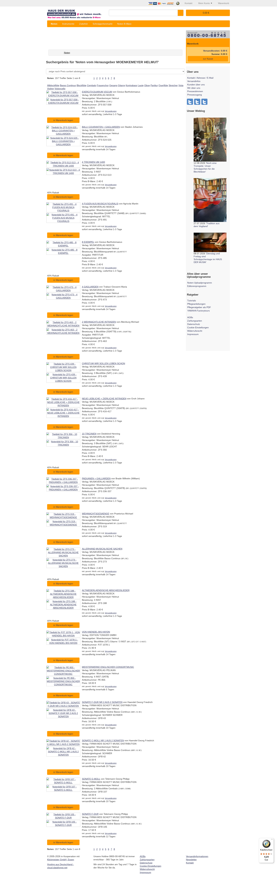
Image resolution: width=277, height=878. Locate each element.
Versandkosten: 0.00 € (215, 50)
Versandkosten (111, 111)
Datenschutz (193, 324)
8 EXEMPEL (88, 242)
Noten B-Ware (124, 23)
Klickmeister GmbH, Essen (60, 859)
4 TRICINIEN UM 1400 (93, 162)
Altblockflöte (53, 85)
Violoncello (60, 88)
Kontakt (190, 862)
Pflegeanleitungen (196, 304)
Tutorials (191, 300)
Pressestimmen (195, 91)
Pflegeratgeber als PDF (199, 307)
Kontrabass (131, 85)
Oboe (147, 85)
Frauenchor (103, 85)
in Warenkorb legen (63, 120)
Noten (54, 23)
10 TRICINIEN (89, 433)
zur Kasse (208, 58)
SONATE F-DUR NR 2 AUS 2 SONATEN (102, 702)
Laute (141, 85)
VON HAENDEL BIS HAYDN (96, 632)
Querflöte (163, 85)
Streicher (173, 85)
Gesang (113, 85)
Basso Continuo (68, 85)
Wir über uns (193, 88)
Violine (50, 88)
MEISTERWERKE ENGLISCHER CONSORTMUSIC (108, 667)
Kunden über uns (196, 84)
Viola (180, 85)
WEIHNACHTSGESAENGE (95, 513)
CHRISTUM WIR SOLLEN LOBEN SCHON (103, 363)
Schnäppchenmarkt (102, 23)
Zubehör (83, 23)
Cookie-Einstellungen (198, 327)
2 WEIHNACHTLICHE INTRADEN (99, 322)
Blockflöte (81, 85)
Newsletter (191, 859)
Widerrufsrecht (194, 331)
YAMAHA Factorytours (198, 310)
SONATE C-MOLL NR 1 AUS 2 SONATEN (103, 740)
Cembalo (91, 85)
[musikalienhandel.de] (76, 13)
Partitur (154, 85)
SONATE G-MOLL (91, 779)
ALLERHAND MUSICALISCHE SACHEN (102, 548)
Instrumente (68, 23)
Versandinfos (193, 81)
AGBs (190, 317)
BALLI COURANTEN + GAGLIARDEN (101, 127)
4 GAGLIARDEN (90, 286)
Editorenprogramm (196, 286)
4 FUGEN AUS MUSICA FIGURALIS (100, 203)
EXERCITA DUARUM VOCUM (97, 91)
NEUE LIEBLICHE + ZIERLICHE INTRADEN (104, 398)
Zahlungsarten (194, 320)
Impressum (193, 334)
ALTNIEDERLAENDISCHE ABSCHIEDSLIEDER (106, 590)
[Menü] (272, 840)
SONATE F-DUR (90, 814)
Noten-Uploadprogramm (199, 282)
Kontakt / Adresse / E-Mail (200, 78)
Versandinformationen (197, 856)
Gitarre (121, 85)
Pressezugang (194, 94)
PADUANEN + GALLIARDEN (96, 478)
